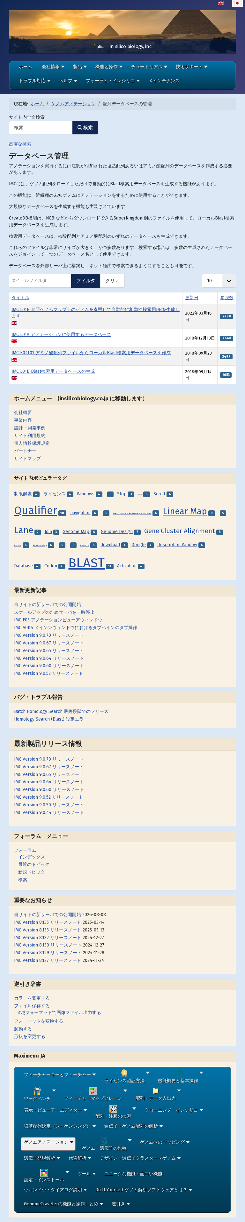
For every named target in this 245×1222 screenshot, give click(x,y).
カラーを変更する (32, 998)
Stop (122, 494)
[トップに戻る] (235, 1211)
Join (48, 531)
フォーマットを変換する (38, 1021)
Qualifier (35, 510)
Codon (50, 566)
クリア (112, 281)
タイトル (20, 297)
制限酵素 (23, 494)
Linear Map (185, 511)
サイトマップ (27, 458)
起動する (23, 1029)
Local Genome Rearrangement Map (132, 513)
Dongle (138, 544)
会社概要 (23, 412)
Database (23, 566)
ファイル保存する (32, 1006)
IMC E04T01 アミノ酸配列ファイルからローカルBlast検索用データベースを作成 (91, 352)
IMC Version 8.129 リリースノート (48, 952)
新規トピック (31, 872)
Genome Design (117, 531)
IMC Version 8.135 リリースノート (47, 922)
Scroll (159, 494)
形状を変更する (29, 1036)
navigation (80, 512)
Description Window (177, 544)
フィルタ (85, 281)
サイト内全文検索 (27, 117)
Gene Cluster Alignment (179, 531)
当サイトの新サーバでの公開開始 (47, 914)
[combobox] (41, 128)
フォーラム (25, 850)
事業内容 (23, 420)
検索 (22, 880)
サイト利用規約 (29, 435)
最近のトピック (33, 864)
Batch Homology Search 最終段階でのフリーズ (61, 711)
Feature (84, 545)
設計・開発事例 (29, 428)
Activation (127, 566)
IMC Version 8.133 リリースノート (47, 930)
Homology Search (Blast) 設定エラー (51, 719)
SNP (139, 494)
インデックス (31, 857)
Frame (17, 545)
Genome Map (76, 531)
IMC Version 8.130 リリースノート (48, 945)
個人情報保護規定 (32, 443)
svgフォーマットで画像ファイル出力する (59, 1012)
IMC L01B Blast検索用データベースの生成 (53, 371)
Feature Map (40, 545)
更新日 (191, 297)
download (110, 544)
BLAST (86, 563)
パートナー (25, 451)
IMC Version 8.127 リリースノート (47, 960)
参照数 (227, 297)
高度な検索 (20, 144)
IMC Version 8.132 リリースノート (47, 937)
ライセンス (54, 494)
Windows (85, 494)
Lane (23, 530)
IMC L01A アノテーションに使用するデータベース (61, 334)
